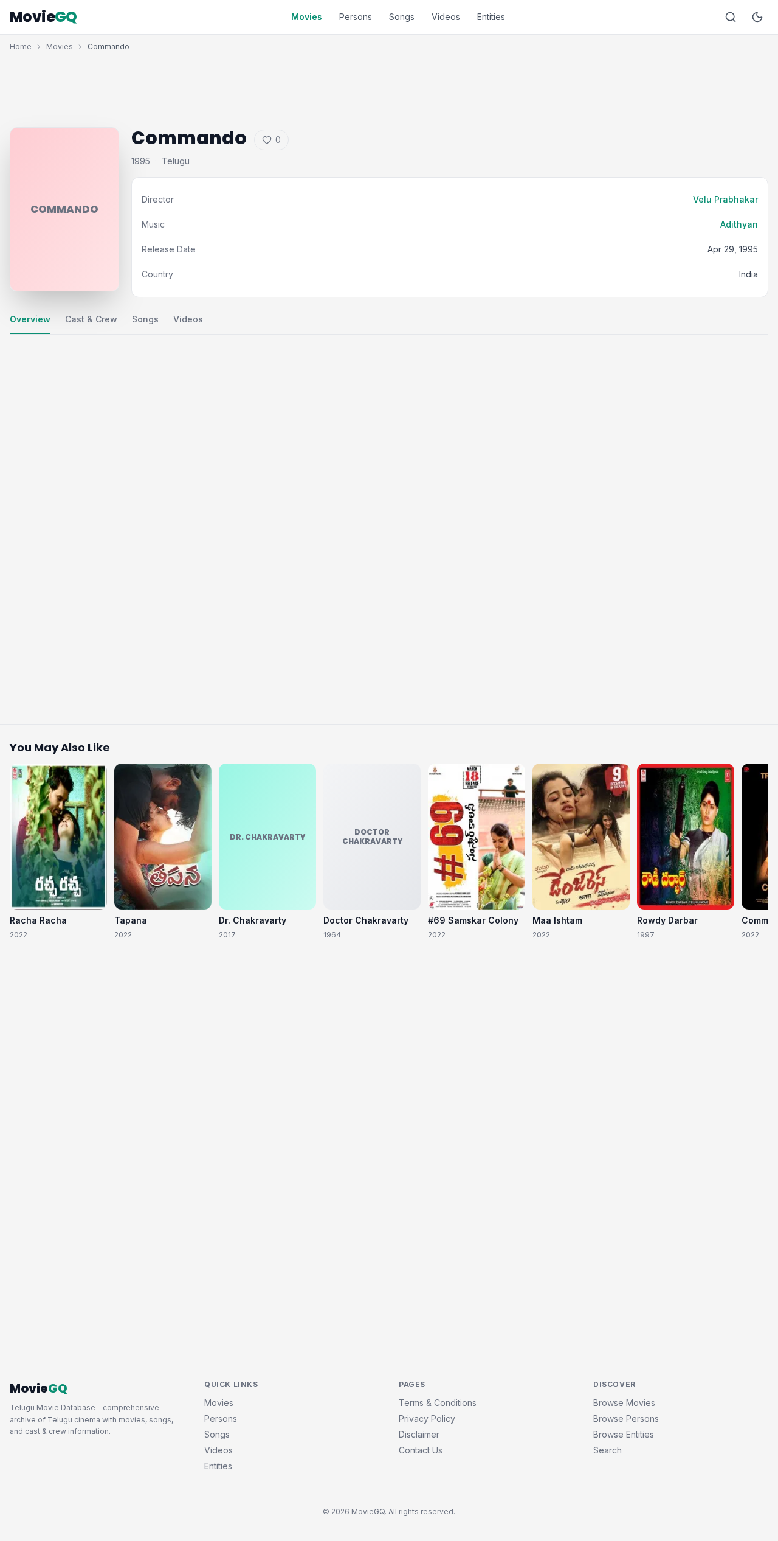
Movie (43, 17)
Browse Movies (624, 1402)
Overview (30, 319)
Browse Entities (623, 1434)
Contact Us (420, 1450)
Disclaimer (419, 1434)
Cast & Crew (91, 319)
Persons (355, 17)
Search (607, 1450)
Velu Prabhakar (725, 199)
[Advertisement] (389, 86)
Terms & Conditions (438, 1402)
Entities (491, 17)
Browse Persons (626, 1418)
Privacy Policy (427, 1418)
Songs (402, 17)
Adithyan (739, 224)
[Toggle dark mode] (757, 17)
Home (21, 46)
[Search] (731, 17)
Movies (306, 17)
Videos (446, 17)
